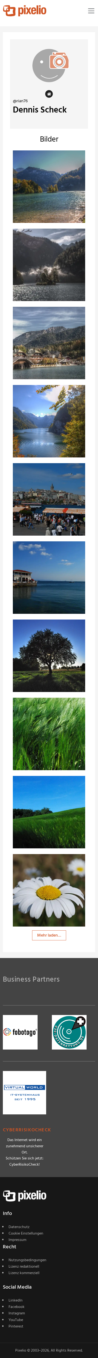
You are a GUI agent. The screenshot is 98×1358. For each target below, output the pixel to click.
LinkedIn (16, 1300)
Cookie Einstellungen (26, 1233)
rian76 (35, 160)
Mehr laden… (49, 935)
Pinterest (16, 1326)
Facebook (16, 1307)
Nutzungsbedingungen (27, 1260)
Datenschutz (19, 1227)
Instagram (17, 1313)
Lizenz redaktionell (24, 1266)
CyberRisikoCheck (27, 1130)
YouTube (16, 1320)
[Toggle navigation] (91, 11)
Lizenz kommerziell (24, 1273)
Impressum (17, 1240)
